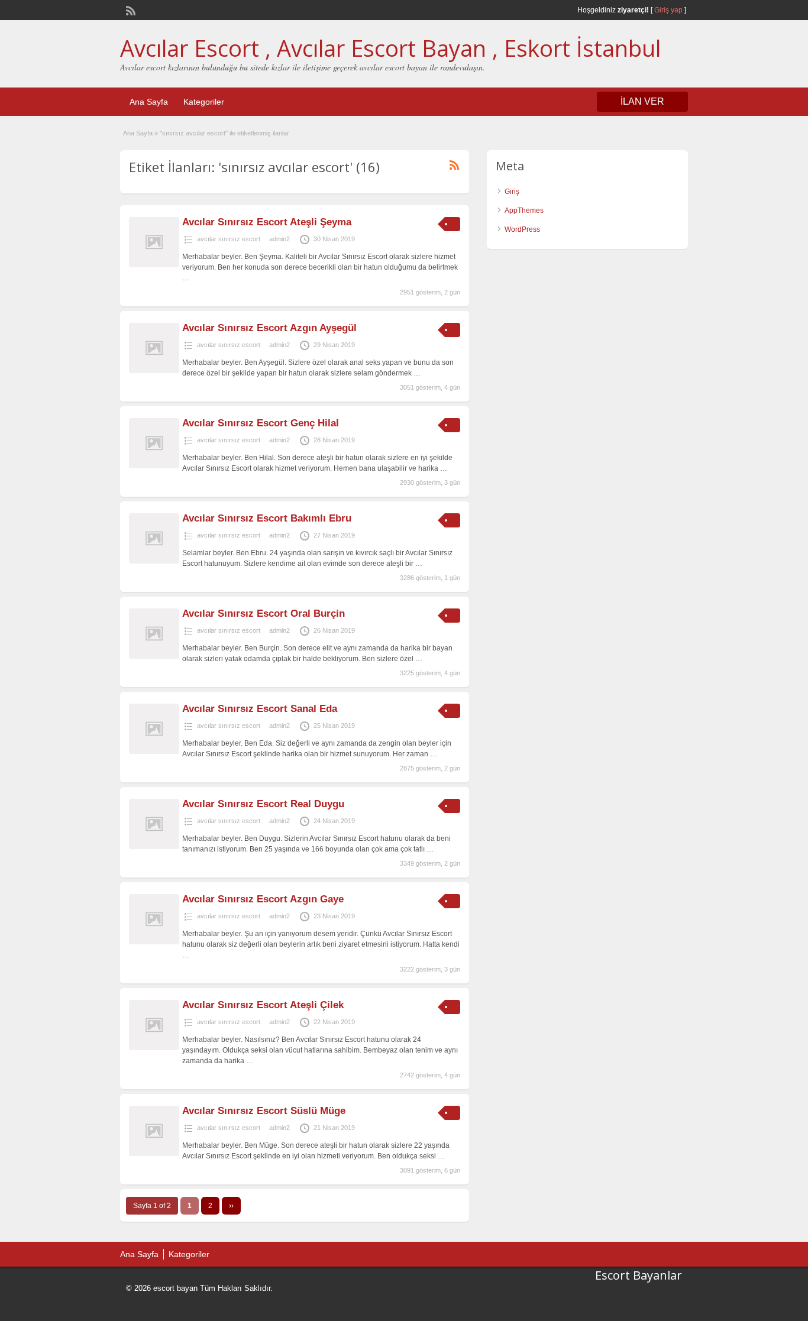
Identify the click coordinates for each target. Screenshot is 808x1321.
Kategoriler (203, 101)
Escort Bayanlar (638, 1275)
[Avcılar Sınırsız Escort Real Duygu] (154, 847)
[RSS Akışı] (129, 9)
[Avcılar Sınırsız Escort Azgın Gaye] (154, 942)
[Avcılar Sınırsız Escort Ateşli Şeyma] (154, 265)
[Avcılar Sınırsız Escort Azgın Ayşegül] (154, 371)
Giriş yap (668, 10)
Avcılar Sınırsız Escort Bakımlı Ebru (266, 518)
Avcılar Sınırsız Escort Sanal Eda (259, 708)
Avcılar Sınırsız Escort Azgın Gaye (263, 899)
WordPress (522, 229)
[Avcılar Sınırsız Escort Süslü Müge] (154, 1154)
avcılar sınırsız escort (228, 238)
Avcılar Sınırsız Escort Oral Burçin (263, 613)
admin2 (279, 238)
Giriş (512, 191)
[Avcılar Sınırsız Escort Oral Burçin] (154, 656)
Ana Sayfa (149, 101)
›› (231, 1206)
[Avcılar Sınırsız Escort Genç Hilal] (154, 466)
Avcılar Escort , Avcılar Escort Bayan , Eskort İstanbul (390, 48)
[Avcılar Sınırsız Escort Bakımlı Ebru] (154, 561)
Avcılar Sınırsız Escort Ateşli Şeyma (266, 222)
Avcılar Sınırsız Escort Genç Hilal (260, 423)
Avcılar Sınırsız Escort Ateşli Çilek (263, 1005)
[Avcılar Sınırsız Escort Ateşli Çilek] (154, 1048)
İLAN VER (642, 101)
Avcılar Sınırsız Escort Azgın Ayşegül (269, 328)
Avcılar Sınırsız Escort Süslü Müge (263, 1110)
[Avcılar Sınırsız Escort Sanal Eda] (154, 751)
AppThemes (524, 210)
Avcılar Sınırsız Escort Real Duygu (263, 804)
